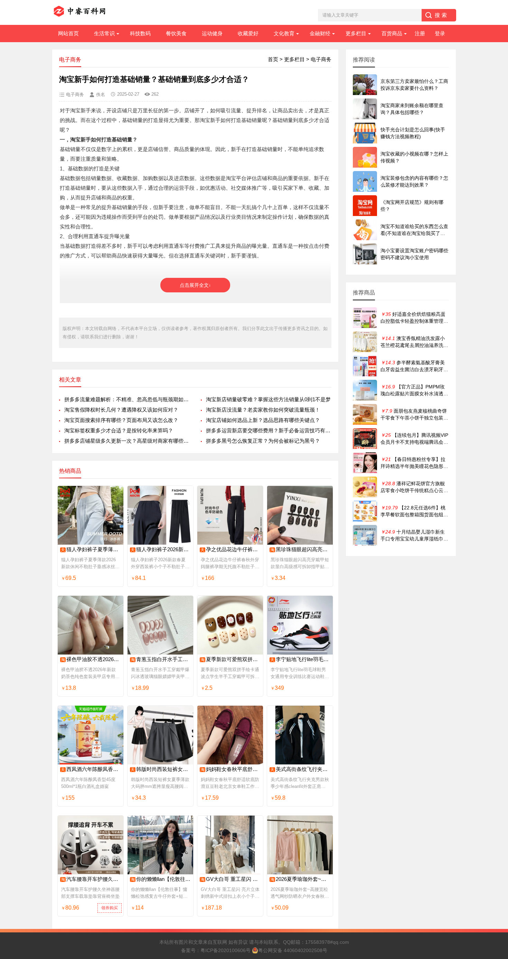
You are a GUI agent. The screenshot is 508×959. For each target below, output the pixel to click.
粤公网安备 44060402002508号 (292, 950)
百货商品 (392, 33)
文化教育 (284, 33)
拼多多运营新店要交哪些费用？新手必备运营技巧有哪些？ (268, 430)
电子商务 (321, 59)
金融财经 (320, 33)
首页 (273, 59)
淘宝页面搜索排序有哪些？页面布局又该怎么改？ (121, 420)
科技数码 (140, 33)
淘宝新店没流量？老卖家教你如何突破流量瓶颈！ (263, 410)
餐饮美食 (176, 33)
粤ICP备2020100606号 (225, 950)
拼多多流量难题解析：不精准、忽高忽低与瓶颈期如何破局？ (127, 399)
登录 (440, 33)
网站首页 (68, 33)
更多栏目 (356, 33)
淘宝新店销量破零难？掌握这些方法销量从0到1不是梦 (268, 399)
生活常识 (104, 33)
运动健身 (212, 33)
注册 (420, 33)
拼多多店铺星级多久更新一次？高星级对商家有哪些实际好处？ (127, 441)
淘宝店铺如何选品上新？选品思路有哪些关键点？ (263, 420)
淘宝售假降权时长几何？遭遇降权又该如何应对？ (121, 410)
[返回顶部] (494, 856)
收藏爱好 (248, 33)
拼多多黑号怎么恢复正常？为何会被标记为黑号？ (263, 441)
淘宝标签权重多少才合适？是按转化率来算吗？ (118, 430)
